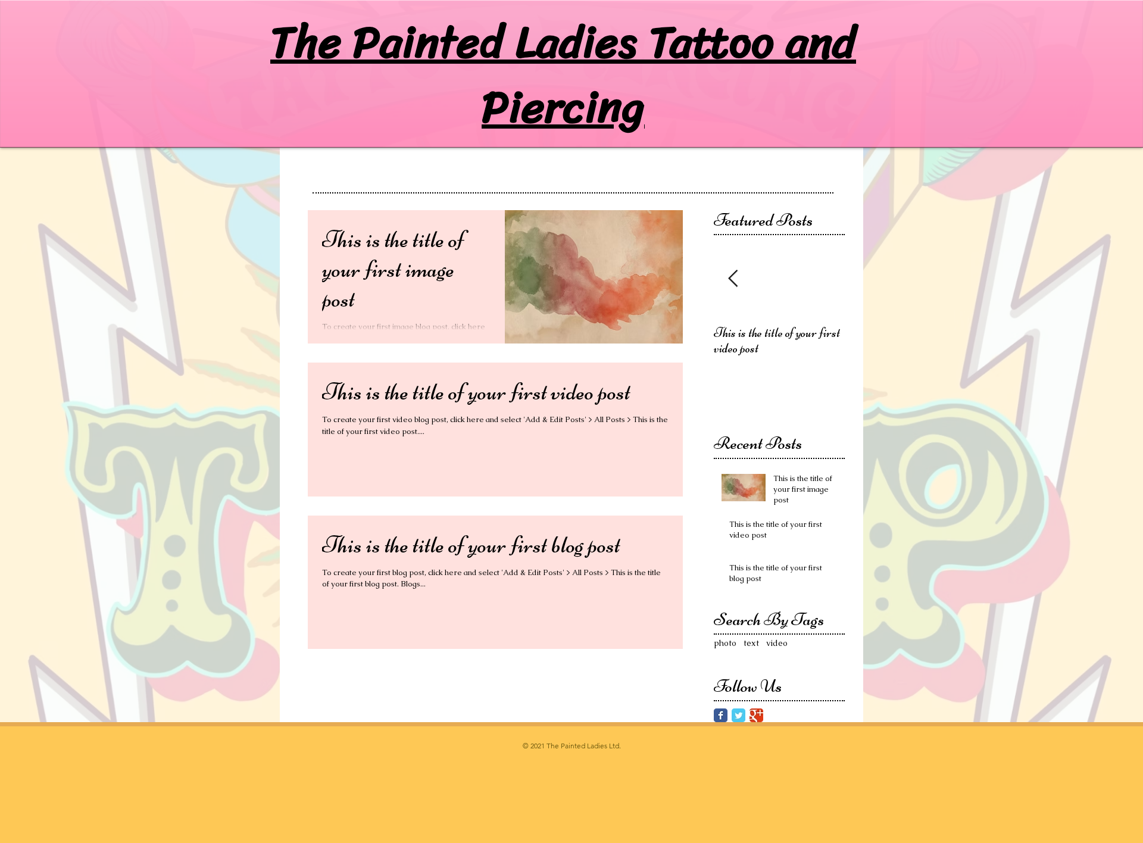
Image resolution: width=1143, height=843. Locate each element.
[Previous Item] (732, 279)
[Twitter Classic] (738, 715)
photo (725, 643)
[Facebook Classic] (720, 715)
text (751, 643)
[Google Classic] (756, 715)
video (777, 643)
